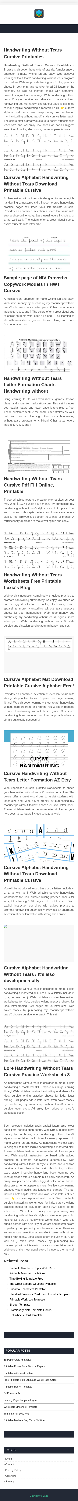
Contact (9, 1464)
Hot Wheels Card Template (26, 1315)
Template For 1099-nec (16, 1413)
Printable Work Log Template (27, 1299)
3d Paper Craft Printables (17, 1359)
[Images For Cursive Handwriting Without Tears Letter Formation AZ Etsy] (39, 748)
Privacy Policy (13, 1470)
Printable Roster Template (18, 1386)
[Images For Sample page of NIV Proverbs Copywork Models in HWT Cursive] (39, 253)
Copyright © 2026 (39, 1496)
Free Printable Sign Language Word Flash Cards (30, 1379)
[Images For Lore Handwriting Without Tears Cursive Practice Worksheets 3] (39, 1043)
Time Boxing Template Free (26, 1278)
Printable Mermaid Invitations (27, 1273)
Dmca (8, 1458)
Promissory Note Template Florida (30, 1310)
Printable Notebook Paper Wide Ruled (32, 1268)
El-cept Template (19, 1304)
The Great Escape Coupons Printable (32, 1283)
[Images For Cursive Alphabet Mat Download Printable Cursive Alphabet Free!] (39, 654)
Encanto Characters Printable (27, 1289)
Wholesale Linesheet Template (20, 1406)
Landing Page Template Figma (20, 1400)
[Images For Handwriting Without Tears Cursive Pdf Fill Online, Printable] (39, 454)
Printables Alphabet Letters (18, 1373)
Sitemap (9, 1481)
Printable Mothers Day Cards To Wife (24, 1420)
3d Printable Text (13, 1393)
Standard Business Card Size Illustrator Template (39, 1294)
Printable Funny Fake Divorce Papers (24, 1366)
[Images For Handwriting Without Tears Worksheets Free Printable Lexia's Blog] (39, 550)
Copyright (10, 1475)
